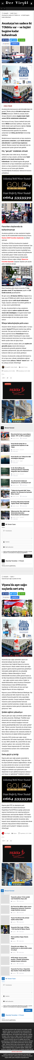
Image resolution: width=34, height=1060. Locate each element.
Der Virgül (7, 833)
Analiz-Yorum (13, 13)
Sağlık (21, 461)
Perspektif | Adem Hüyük (11, 367)
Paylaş (6, 40)
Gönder (23, 40)
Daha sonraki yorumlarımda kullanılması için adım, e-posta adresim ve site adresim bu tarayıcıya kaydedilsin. (17, 552)
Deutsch (22, 449)
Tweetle (14, 40)
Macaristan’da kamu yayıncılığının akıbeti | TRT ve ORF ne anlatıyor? (20, 8)
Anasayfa (5, 13)
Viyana (12, 576)
